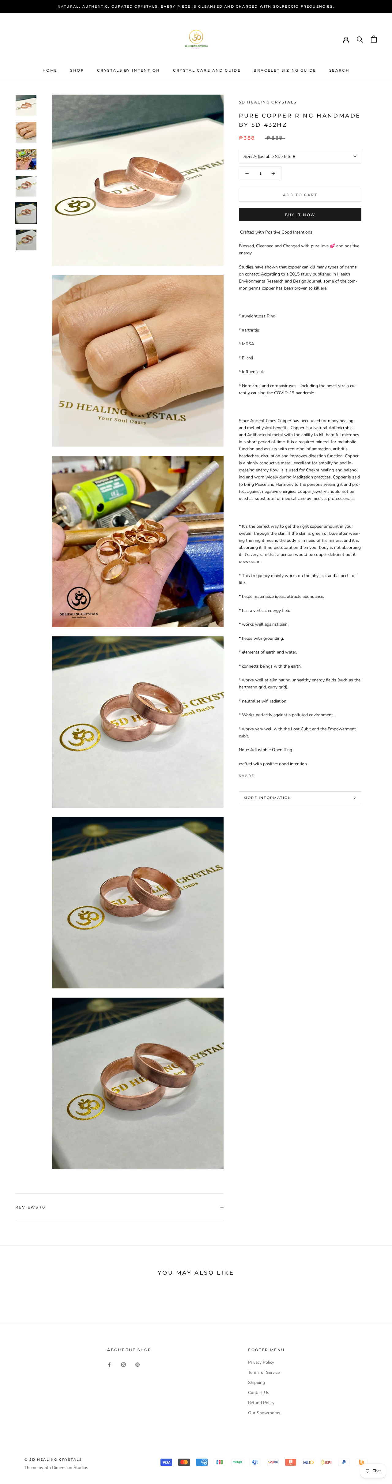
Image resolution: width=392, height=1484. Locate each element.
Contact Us (258, 1393)
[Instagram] (123, 1364)
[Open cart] (374, 39)
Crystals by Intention (128, 70)
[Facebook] (260, 774)
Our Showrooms (264, 1413)
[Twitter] (268, 774)
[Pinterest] (276, 774)
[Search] (360, 39)
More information (267, 798)
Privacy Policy (261, 1362)
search (339, 70)
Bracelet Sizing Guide (285, 70)
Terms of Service (264, 1372)
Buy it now (300, 214)
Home (50, 70)
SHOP (77, 70)
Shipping (256, 1382)
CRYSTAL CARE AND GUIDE (207, 70)
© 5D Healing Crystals (53, 1459)
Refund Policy (261, 1403)
